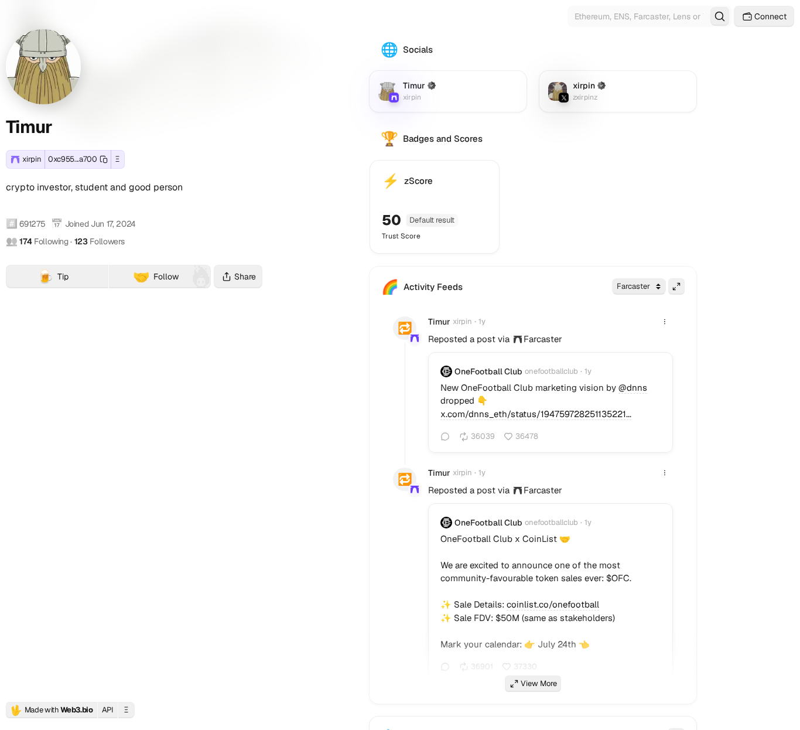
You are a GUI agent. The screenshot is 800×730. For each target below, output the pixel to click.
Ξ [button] (117, 159)
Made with (51, 710)
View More (539, 683)
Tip (72, 278)
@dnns (632, 387)
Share (245, 276)
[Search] (719, 16)
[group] (517, 339)
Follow (156, 276)
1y (482, 321)
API (108, 710)
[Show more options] (665, 321)
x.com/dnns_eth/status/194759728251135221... (535, 413)
